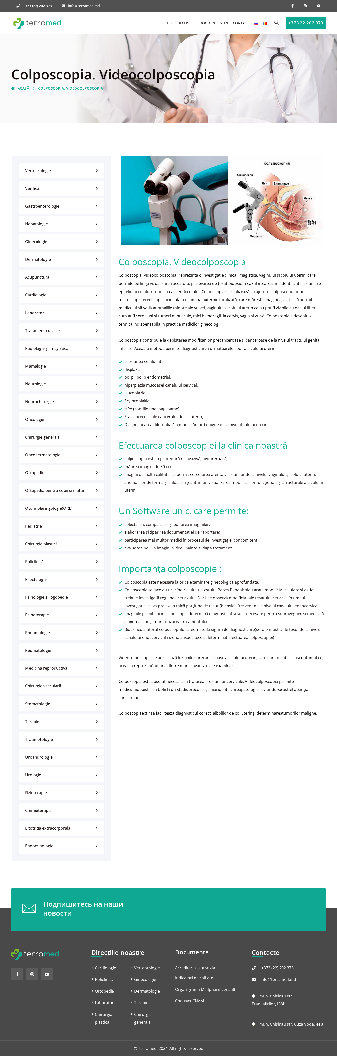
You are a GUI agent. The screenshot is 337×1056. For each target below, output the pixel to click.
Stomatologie (37, 703)
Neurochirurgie (39, 401)
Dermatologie (38, 259)
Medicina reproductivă (46, 668)
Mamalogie (35, 366)
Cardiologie (35, 295)
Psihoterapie (37, 615)
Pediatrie (33, 526)
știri (224, 23)
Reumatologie (38, 650)
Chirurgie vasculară (43, 686)
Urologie (33, 775)
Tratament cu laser (42, 330)
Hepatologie (36, 224)
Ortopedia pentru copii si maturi (55, 490)
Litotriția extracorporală (47, 828)
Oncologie (34, 419)
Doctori (207, 23)
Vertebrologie (38, 170)
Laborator (34, 312)
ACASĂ (23, 88)
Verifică (32, 188)
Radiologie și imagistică (46, 348)
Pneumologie (37, 632)
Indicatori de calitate (194, 977)
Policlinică (34, 561)
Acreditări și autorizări (196, 968)
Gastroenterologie (42, 206)
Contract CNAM (189, 1001)
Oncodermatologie (42, 455)
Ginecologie (36, 241)
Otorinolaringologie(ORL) (48, 508)
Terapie (32, 721)
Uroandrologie (39, 757)
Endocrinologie (39, 846)
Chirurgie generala (42, 437)
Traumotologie (39, 739)
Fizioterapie (36, 792)
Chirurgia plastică (41, 544)
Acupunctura (37, 277)
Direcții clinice (181, 23)
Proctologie (36, 579)
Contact (241, 23)
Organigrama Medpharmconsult (205, 989)
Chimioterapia (38, 810)
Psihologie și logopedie (46, 597)
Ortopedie (34, 472)
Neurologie (35, 384)
